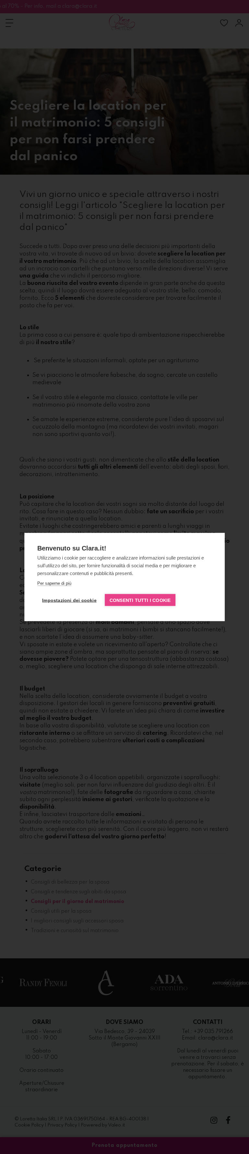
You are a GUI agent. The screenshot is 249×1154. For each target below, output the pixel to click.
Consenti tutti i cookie (140, 600)
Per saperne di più (54, 583)
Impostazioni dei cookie (69, 600)
